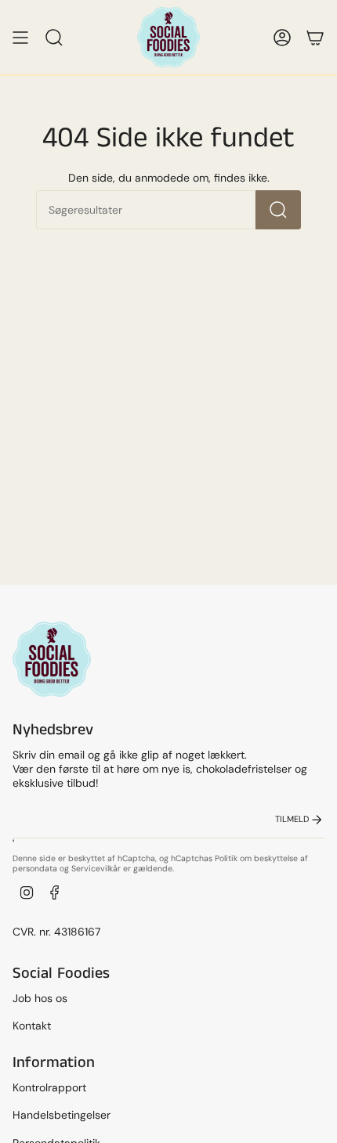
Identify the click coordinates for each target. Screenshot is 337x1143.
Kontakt (32, 1026)
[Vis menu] (20, 37)
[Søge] (278, 209)
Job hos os (40, 998)
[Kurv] (315, 37)
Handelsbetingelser (62, 1115)
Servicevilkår (96, 869)
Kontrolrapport (49, 1087)
